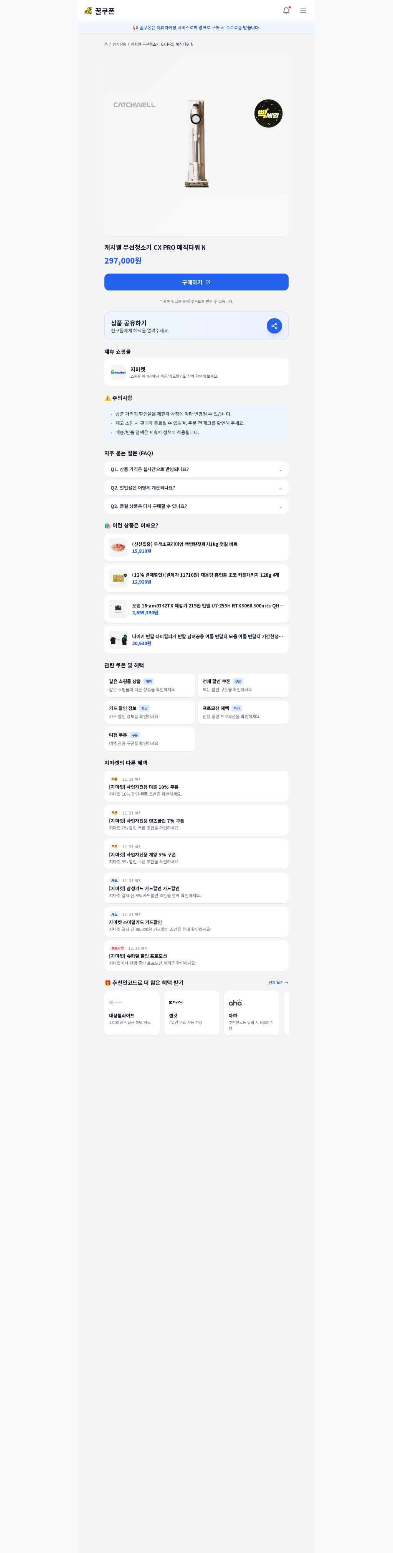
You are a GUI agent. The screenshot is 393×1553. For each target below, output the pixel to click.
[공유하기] (274, 325)
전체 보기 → (279, 982)
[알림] (286, 11)
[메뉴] (303, 11)
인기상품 (119, 44)
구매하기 (192, 282)
